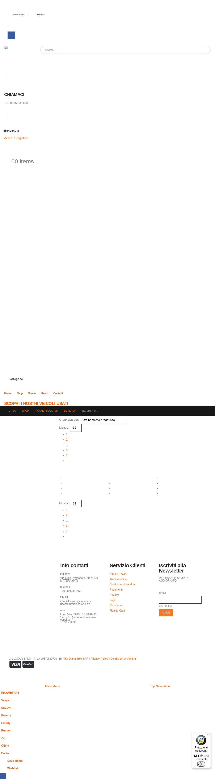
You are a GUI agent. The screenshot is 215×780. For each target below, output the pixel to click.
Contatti (58, 393)
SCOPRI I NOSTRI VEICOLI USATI (36, 403)
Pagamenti (116, 589)
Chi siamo (116, 605)
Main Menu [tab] (52, 686)
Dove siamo (18, 14)
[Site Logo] (17, 59)
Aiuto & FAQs (118, 574)
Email (162, 592)
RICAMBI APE (10, 692)
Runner (6, 730)
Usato (44, 393)
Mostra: (64, 427)
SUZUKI (6, 707)
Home (7, 393)
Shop (20, 393)
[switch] (201, 764)
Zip (3, 738)
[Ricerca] (204, 50)
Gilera (5, 745)
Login (113, 600)
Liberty (5, 723)
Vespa (5, 700)
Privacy (114, 595)
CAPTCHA (165, 606)
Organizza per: (69, 419)
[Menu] (208, 735)
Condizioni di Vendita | (123, 658)
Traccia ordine (118, 579)
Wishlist (41, 14)
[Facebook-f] (65, 634)
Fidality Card (117, 610)
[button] (61, 469)
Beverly (6, 715)
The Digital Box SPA (75, 658)
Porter (5, 753)
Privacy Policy (99, 658)
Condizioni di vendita (122, 584)
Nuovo (32, 393)
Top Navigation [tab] (160, 686)
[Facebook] (11, 35)
